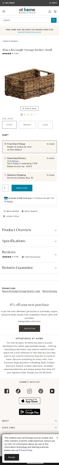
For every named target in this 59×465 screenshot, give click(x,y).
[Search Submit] (54, 20)
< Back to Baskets (10, 41)
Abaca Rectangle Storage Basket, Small (27, 50)
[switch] (11, 211)
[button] (27, 11)
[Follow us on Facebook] (6, 391)
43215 (29, 166)
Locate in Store (12, 216)
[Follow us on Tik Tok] (18, 391)
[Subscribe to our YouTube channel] (52, 391)
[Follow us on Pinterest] (40, 391)
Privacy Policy (25, 450)
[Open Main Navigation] (4, 11)
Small (9, 125)
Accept (11, 457)
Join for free (29, 328)
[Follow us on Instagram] (29, 391)
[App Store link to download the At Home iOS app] (29, 400)
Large (45, 125)
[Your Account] (49, 11)
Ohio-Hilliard (16, 150)
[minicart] (55, 11)
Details (10, 201)
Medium (27, 125)
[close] (57, 438)
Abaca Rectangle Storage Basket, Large (21, 291)
